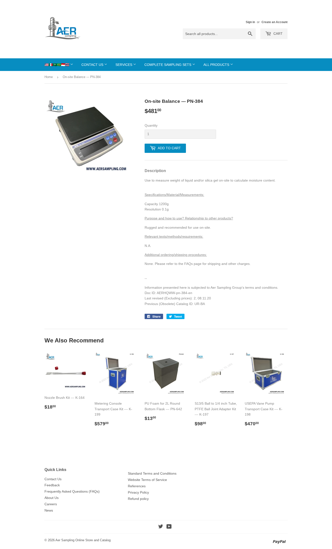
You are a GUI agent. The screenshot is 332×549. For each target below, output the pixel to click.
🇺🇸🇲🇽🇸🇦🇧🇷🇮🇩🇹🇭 (57, 65)
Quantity (151, 125)
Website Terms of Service (147, 480)
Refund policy (138, 499)
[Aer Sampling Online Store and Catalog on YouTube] (169, 527)
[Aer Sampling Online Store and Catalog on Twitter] (160, 527)
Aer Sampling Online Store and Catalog (83, 540)
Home (48, 77)
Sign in (250, 22)
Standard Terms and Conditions (152, 473)
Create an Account (275, 22)
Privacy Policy (138, 492)
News (48, 510)
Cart (277, 33)
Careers (50, 504)
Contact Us (92, 65)
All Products (216, 65)
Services (124, 65)
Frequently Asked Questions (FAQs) (72, 491)
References (137, 486)
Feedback (52, 485)
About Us (51, 498)
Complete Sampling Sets (168, 65)
